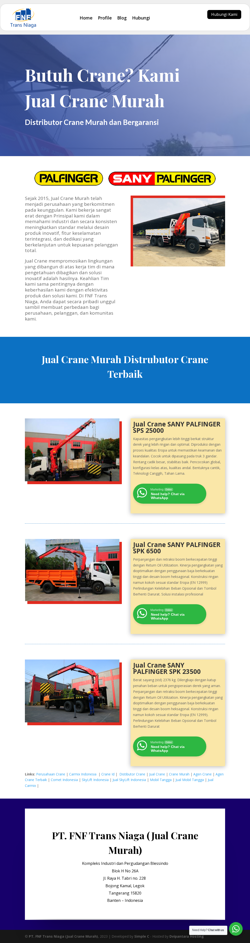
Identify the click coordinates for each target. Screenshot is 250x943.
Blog (122, 18)
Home (86, 18)
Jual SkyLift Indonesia (129, 779)
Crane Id (108, 774)
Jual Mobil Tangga (190, 779)
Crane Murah (179, 774)
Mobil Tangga (161, 779)
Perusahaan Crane (50, 774)
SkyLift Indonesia (95, 779)
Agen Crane (202, 774)
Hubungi (141, 18)
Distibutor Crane (132, 774)
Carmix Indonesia (83, 774)
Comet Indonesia (64, 779)
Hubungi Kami (224, 14)
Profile (105, 18)
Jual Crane (157, 774)
